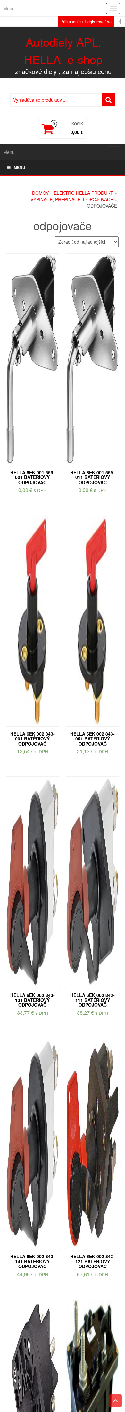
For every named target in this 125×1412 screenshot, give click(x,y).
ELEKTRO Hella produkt (83, 193)
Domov (40, 193)
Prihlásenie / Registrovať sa (86, 21)
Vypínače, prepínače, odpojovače (71, 199)
